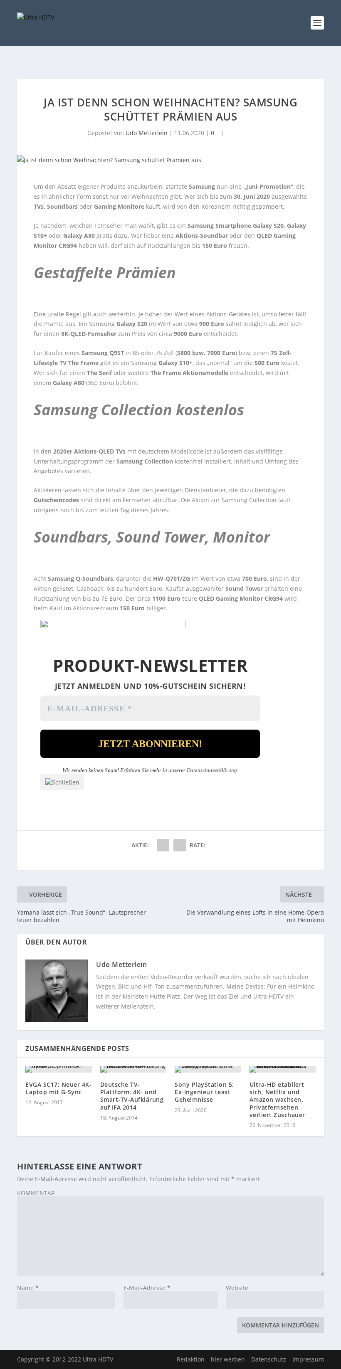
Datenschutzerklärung (212, 770)
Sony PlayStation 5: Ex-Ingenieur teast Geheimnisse (204, 1091)
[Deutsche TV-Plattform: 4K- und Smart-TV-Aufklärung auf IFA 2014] (133, 1069)
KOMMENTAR (36, 1193)
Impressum (308, 1359)
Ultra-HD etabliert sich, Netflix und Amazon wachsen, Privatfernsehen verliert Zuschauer (277, 1099)
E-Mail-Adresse (147, 1288)
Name (28, 1288)
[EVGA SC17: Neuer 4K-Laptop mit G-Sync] (58, 1069)
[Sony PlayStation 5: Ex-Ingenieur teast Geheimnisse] (208, 1069)
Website (237, 1288)
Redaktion (191, 1359)
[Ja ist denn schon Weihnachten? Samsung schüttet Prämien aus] (170, 160)
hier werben (228, 1359)
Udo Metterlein (147, 133)
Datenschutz (268, 1359)
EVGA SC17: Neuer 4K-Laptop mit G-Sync (58, 1088)
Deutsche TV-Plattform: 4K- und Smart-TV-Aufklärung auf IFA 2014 (132, 1095)
